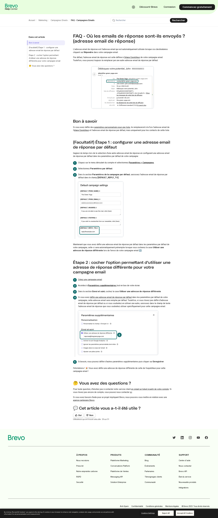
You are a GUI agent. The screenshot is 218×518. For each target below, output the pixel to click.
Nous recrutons (82, 460)
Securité (79, 482)
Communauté (150, 482)
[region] (109, 513)
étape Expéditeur (81, 130)
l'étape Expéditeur (132, 57)
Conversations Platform (120, 466)
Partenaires (149, 471)
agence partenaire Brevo (83, 400)
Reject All (166, 513)
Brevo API (183, 471)
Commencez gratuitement (197, 7)
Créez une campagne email (90, 279)
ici (131, 392)
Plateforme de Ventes (120, 471)
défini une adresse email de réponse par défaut (111, 297)
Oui (79, 415)
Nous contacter (185, 466)
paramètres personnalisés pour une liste (112, 127)
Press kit (79, 466)
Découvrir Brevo (149, 7)
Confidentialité (137, 506)
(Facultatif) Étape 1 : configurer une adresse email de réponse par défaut (44, 49)
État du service (185, 477)
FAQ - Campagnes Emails (82, 20)
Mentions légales (172, 506)
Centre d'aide (184, 460)
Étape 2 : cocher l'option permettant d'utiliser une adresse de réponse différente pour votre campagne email (44, 58)
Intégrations (183, 488)
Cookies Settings (148, 513)
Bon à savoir (34, 43)
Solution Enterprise (118, 482)
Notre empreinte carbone (87, 471)
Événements (150, 466)
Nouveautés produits (187, 482)
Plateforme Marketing (119, 460)
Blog (146, 460)
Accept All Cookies (185, 513)
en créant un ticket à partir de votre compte (150, 389)
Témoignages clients (153, 477)
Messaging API (117, 477)
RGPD (78, 477)
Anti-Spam (124, 506)
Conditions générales (154, 506)
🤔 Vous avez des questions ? (41, 66)
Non (91, 415)
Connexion (169, 7)
